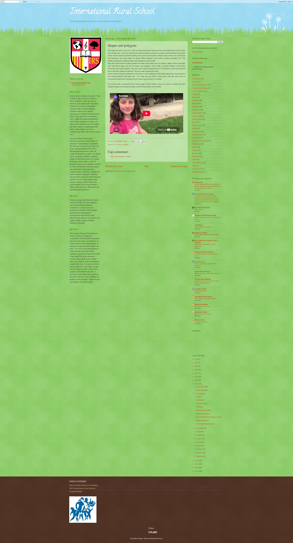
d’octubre (200, 394)
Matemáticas (196, 138)
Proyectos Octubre (202, 403)
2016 (196, 380)
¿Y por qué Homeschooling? (205, 424)
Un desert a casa (200, 262)
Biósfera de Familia (201, 304)
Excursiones (196, 110)
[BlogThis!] (138, 141)
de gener (199, 456)
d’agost (199, 431)
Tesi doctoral (197, 62)
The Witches (200, 400)
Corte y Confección (198, 91)
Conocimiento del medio (200, 85)
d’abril (199, 445)
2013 (196, 464)
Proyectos (195, 153)
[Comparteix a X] (141, 141)
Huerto (194, 122)
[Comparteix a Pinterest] (145, 141)
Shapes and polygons (202, 413)
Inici (147, 166)
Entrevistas (195, 106)
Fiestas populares (197, 113)
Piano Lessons (199, 320)
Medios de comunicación (200, 141)
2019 (196, 370)
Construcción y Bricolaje (200, 88)
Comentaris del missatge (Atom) (125, 171)
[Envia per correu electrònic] (136, 141)
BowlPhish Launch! (201, 291)
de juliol (199, 435)
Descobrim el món (201, 312)
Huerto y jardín (197, 125)
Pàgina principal (197, 52)
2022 (196, 359)
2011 (196, 471)
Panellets (199, 397)
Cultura (194, 94)
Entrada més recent (114, 166)
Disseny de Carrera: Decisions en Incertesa (208, 273)
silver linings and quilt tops (203, 227)
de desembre (201, 387)
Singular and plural (202, 420)
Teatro (194, 166)
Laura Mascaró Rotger (202, 271)
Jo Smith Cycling (200, 289)
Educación (195, 100)
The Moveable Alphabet (203, 279)
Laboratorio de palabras (203, 410)
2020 (196, 366)
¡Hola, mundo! (199, 209)
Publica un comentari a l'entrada (121, 156)
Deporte (194, 97)
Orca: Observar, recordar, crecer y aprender (206, 241)
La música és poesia (201, 322)
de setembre (201, 428)
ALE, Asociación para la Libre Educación (82, 488)
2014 (196, 460)
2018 (196, 373)
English (125, 144)
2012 (196, 467)
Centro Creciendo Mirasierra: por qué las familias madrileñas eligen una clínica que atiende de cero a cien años (208, 186)
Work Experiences (198, 172)
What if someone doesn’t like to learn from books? (208, 218)
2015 (196, 384)
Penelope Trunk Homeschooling (205, 215)
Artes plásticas (196, 78)
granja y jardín (197, 116)
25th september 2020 (78, 85)
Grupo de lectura (197, 119)
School (194, 159)
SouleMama (199, 225)
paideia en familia (201, 233)
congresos (195, 82)
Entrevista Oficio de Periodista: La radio (209, 417)
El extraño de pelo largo (202, 306)
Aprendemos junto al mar (203, 296)
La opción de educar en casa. (204, 194)
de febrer (200, 452)
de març (199, 449)
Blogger (159, 538)
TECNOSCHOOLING (202, 207)
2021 (196, 363)
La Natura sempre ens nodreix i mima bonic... (206, 255)
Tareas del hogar (197, 162)
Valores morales (197, 169)
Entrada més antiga (179, 166)
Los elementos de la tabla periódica (206, 298)
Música (194, 147)
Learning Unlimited (75, 491)
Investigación (196, 131)
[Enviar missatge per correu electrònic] (132, 141)
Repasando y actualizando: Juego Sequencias (205, 245)
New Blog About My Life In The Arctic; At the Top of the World (207, 282)
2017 (196, 377)
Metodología (196, 144)
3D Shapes (199, 407)
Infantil (194, 128)
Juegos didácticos (197, 134)
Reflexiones (196, 156)
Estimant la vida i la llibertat (204, 252)
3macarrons (199, 182)
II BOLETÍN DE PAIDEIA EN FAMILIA (207, 234)
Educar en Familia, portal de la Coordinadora (83, 485)
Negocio (195, 150)
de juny (199, 439)
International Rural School (112, 12)
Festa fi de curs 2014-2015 (203, 314)
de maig (199, 442)
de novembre (201, 390)
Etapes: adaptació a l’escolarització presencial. (206, 265)
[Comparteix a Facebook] (143, 141)
